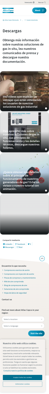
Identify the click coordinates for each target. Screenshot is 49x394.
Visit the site (36, 333)
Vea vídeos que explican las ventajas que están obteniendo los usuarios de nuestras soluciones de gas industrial (24, 91)
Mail (20, 247)
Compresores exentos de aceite (17, 270)
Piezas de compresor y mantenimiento (20, 278)
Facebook (21, 244)
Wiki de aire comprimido (14, 281)
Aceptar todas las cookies (22, 377)
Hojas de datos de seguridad (15, 293)
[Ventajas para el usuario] (22, 20)
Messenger (9, 247)
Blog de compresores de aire (15, 285)
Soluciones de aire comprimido (16, 289)
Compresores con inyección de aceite (19, 274)
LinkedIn (8, 244)
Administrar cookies (22, 384)
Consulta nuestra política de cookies (18, 370)
